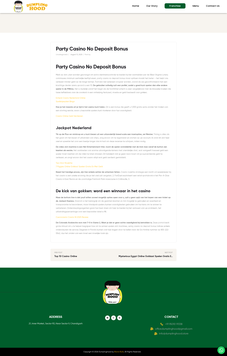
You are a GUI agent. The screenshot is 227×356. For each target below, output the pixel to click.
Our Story (152, 5)
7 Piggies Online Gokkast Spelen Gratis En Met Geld (79, 167)
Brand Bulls (119, 352)
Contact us (213, 5)
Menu (196, 5)
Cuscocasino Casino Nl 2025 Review (72, 217)
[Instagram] (113, 317)
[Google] (119, 317)
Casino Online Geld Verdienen (69, 116)
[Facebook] (107, 317)
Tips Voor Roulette (64, 163)
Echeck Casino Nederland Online (70, 98)
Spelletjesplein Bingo (65, 102)
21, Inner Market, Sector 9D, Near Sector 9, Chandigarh (55, 324)
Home (135, 5)
